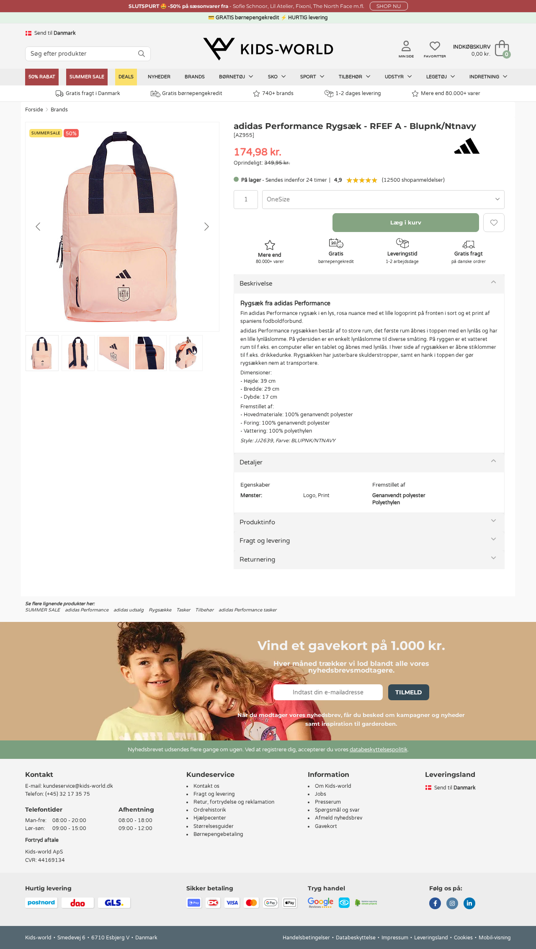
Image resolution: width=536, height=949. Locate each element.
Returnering (257, 559)
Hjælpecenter (209, 818)
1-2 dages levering (358, 93)
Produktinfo (257, 522)
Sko (273, 77)
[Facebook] (435, 904)
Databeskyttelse (356, 938)
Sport (308, 77)
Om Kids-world (333, 786)
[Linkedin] (469, 904)
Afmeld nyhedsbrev (338, 818)
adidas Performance (86, 610)
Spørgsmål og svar (337, 810)
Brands (195, 77)
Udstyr (395, 77)
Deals (126, 77)
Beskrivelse (256, 283)
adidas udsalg (128, 610)
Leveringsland (431, 938)
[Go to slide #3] (114, 353)
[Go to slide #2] (78, 353)
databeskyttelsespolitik (378, 749)
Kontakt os (206, 786)
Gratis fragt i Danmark (93, 93)
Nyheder (159, 77)
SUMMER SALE (87, 77)
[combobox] (383, 199)
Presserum (328, 802)
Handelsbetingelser (306, 938)
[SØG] (141, 54)
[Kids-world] (268, 49)
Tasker (183, 610)
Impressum (394, 938)
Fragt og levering (265, 540)
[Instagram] (452, 904)
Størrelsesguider (213, 826)
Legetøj (437, 77)
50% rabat (41, 77)
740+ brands (278, 93)
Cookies (463, 938)
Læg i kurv (405, 222)
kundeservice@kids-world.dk (78, 786)
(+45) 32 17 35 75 (67, 794)
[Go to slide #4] (150, 353)
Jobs (320, 794)
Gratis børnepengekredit (192, 93)
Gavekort (326, 826)
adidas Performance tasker (247, 610)
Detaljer (251, 462)
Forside (34, 110)
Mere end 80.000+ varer (450, 93)
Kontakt (39, 775)
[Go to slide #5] (186, 353)
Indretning (484, 77)
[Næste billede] (206, 226)
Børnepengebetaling (218, 834)
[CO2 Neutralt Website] (366, 902)
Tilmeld (408, 692)
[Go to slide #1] (42, 353)
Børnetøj (232, 77)
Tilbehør (351, 77)
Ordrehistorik (209, 810)
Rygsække (160, 610)
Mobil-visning (495, 938)
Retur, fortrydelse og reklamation (233, 802)
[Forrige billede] (38, 226)
